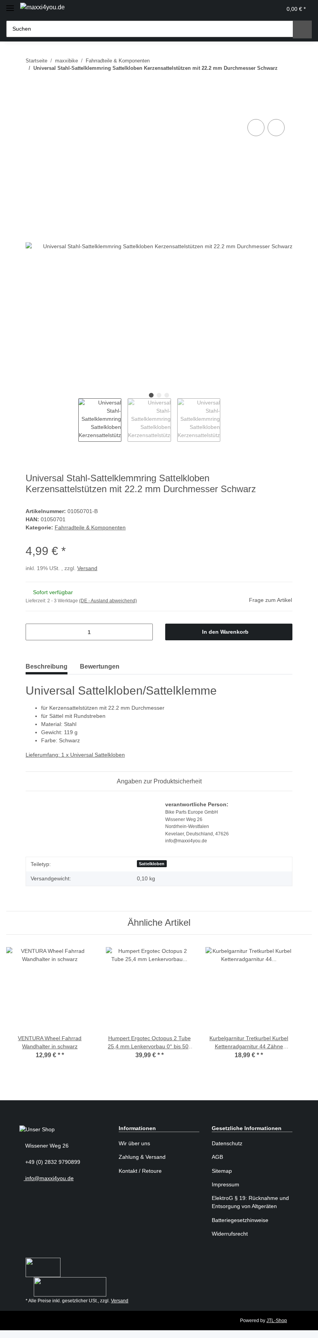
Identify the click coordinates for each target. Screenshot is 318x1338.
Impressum (225, 1184)
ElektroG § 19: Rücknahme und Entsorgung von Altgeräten (250, 1202)
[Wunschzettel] (258, 9)
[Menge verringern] (34, 632)
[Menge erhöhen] (144, 632)
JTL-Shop (276, 1320)
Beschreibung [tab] (46, 666)
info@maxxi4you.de (49, 1178)
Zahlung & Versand (142, 1157)
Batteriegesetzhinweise (240, 1220)
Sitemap (222, 1171)
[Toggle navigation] (10, 5)
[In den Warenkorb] (32, 108)
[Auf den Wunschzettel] (276, 127)
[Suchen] (302, 29)
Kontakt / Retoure (140, 1171)
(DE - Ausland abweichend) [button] (108, 600)
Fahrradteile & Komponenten (90, 527)
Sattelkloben (151, 863)
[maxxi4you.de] (42, 7)
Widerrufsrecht (230, 1234)
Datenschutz (227, 1143)
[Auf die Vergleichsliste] (255, 127)
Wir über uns (134, 1143)
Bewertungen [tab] (99, 666)
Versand (87, 568)
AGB (217, 1157)
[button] (241, 9)
